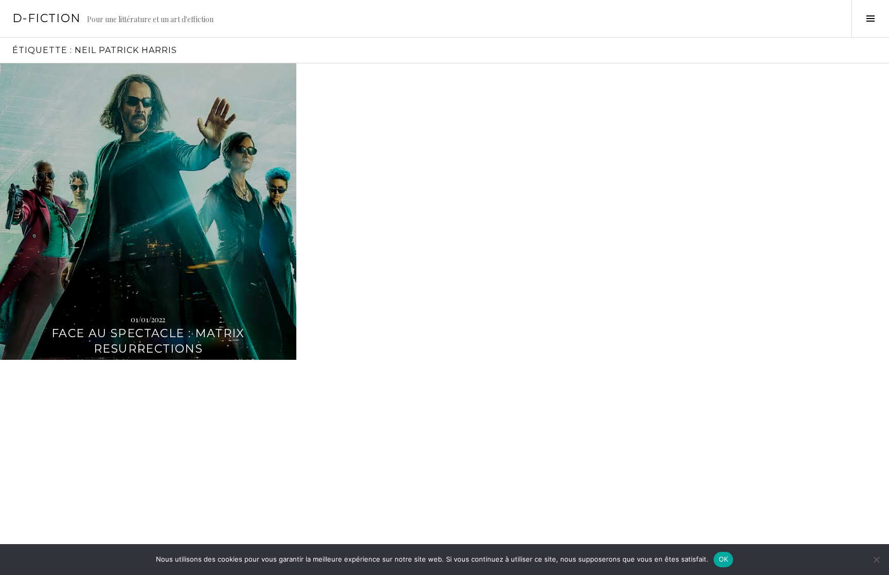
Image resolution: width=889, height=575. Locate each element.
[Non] (876, 559)
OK (723, 559)
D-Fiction (46, 18)
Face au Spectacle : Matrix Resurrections (148, 341)
